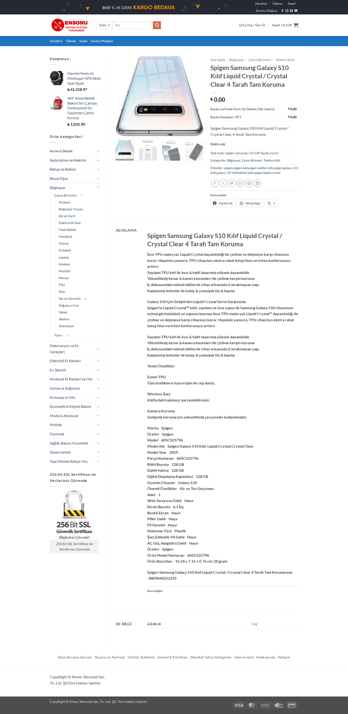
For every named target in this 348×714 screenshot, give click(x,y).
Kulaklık (65, 250)
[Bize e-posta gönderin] (291, 11)
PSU (62, 285)
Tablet (63, 312)
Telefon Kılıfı (285, 60)
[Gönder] (157, 25)
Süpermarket (60, 452)
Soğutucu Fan (69, 305)
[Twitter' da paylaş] (232, 183)
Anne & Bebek (61, 151)
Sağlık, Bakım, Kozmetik (69, 443)
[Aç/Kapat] (98, 151)
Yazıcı (58, 335)
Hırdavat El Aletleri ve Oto (71, 379)
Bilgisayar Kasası (71, 209)
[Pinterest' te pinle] (249, 183)
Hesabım (261, 3)
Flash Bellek (67, 230)
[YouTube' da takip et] (295, 11)
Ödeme (277, 3)
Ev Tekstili (58, 370)
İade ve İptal (244, 657)
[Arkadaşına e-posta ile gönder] (240, 183)
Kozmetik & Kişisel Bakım (70, 406)
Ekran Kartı (67, 216)
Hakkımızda (265, 657)
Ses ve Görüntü (70, 298)
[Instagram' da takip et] (287, 11)
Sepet (292, 3)
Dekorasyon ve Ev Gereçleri (64, 348)
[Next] (196, 96)
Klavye (64, 243)
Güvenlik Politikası (172, 657)
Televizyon (66, 326)
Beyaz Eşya (59, 178)
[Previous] (123, 96)
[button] (252, 25)
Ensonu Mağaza (266, 11)
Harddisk (65, 236)
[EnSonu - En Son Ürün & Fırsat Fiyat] (69, 25)
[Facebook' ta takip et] (282, 11)
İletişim (284, 657)
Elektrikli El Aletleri (65, 360)
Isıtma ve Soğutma (65, 388)
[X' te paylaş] (223, 183)
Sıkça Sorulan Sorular (75, 657)
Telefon (64, 319)
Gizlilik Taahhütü (141, 657)
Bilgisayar (58, 187)
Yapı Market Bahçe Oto (69, 461)
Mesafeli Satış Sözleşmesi (211, 657)
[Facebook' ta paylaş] (215, 183)
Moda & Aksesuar (64, 415)
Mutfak (56, 424)
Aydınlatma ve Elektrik (68, 160)
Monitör (65, 271)
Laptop (64, 257)
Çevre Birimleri (65, 195)
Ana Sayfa (217, 60)
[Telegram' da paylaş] (257, 183)
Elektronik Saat (70, 223)
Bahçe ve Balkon (63, 169)
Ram (62, 292)
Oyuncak (57, 434)
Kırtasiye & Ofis (62, 397)
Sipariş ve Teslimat (110, 657)
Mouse (64, 278)
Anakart (65, 202)
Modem (64, 264)
